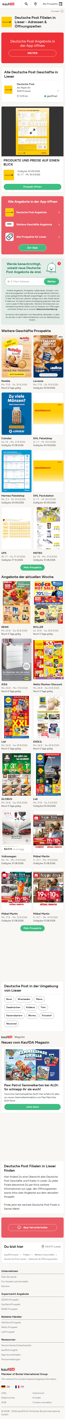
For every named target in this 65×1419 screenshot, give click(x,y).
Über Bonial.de (8, 1276)
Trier (43, 1007)
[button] (32, 149)
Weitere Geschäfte (44, 1255)
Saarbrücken (13, 1007)
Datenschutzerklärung (46, 309)
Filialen (26, 1255)
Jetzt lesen (32, 1106)
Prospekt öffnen (32, 186)
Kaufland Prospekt (10, 1304)
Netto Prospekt (9, 1327)
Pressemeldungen (10, 1359)
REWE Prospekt (9, 1309)
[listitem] (16, 362)
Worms (32, 1015)
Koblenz (30, 1007)
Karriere (5, 1286)
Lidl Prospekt (8, 1331)
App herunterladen (11, 1354)
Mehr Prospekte (33, 567)
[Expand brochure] (33, 131)
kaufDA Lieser (11, 1255)
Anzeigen (55, 11)
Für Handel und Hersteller (14, 1281)
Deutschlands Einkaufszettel (16, 1345)
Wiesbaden (24, 999)
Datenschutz (8, 1397)
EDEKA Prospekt (9, 1299)
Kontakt (36, 1397)
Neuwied (11, 1023)
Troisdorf (47, 1015)
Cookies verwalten (42, 1402)
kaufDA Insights (9, 1350)
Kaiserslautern (14, 1015)
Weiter (51, 281)
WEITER (33, 53)
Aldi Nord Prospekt (11, 1322)
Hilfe (3, 1393)
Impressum (38, 1393)
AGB (3, 1402)
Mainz (39, 999)
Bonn (9, 999)
